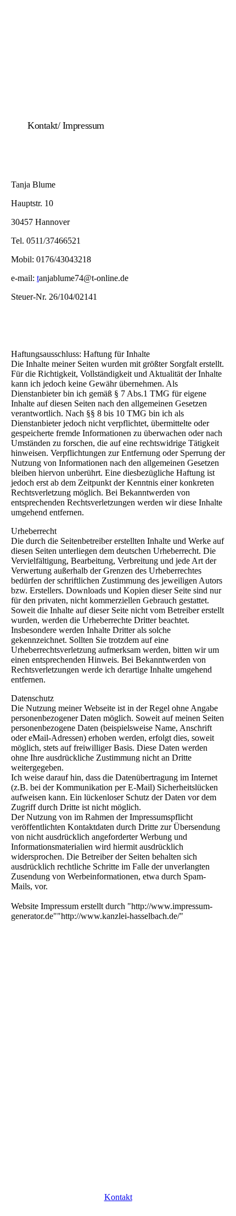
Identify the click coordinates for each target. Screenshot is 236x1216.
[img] (118, 78)
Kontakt (118, 1197)
